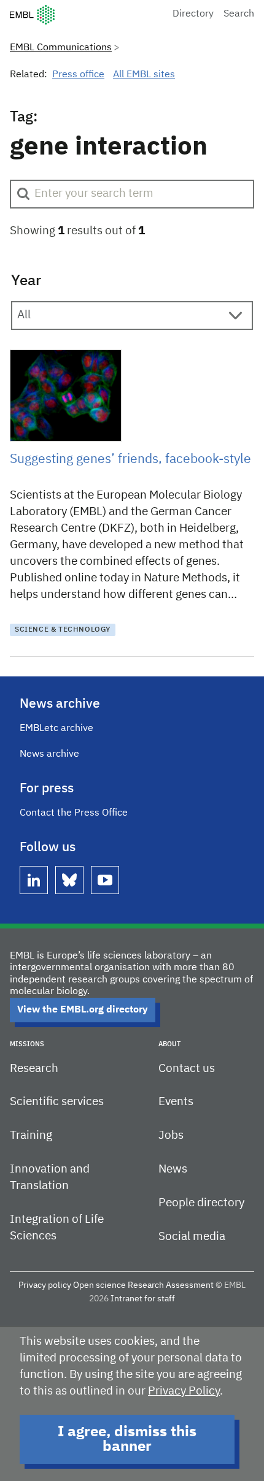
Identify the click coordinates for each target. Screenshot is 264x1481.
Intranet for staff (143, 1299)
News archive (49, 754)
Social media (191, 1236)
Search (238, 14)
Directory (193, 14)
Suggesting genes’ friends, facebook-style (130, 459)
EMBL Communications (61, 48)
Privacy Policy (184, 1391)
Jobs (171, 1135)
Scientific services (57, 1102)
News (172, 1169)
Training (31, 1135)
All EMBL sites (144, 75)
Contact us (186, 1068)
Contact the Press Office (74, 813)
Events (175, 1102)
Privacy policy (44, 1285)
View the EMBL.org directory (82, 1010)
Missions (27, 1044)
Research (34, 1068)
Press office (78, 75)
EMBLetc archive (56, 728)
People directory (201, 1203)
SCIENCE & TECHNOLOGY (63, 629)
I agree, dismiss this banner (127, 1439)
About (169, 1044)
